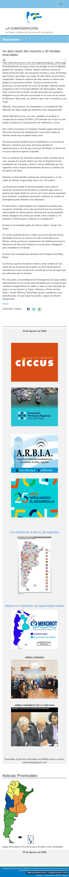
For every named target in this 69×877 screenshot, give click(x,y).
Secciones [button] (12, 39)
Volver (5, 303)
